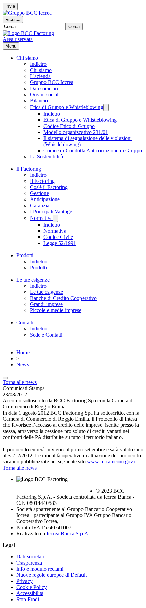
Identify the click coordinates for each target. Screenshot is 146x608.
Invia (10, 6)
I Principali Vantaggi (52, 211)
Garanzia (39, 205)
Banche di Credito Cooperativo (63, 298)
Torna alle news (20, 382)
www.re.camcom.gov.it (112, 461)
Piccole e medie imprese (55, 310)
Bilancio (39, 100)
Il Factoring (28, 169)
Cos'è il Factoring (49, 187)
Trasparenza (29, 563)
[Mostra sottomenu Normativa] (55, 218)
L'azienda (40, 76)
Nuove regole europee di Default (51, 575)
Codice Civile (58, 237)
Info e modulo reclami (39, 569)
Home (23, 352)
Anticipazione (45, 199)
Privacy (24, 581)
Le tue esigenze (33, 280)
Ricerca (12, 19)
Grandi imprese (46, 304)
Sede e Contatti (46, 335)
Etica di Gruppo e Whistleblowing (66, 107)
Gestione (39, 193)
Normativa (41, 218)
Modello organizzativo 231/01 (75, 132)
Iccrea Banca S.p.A (67, 533)
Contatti (24, 322)
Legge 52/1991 (59, 243)
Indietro (38, 64)
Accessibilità (29, 593)
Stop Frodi (27, 599)
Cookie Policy (31, 587)
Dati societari (44, 88)
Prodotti (24, 255)
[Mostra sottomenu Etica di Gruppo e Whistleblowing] (106, 107)
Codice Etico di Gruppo (69, 126)
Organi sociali (45, 94)
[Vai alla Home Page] (28, 33)
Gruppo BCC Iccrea (51, 82)
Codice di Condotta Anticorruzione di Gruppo (92, 150)
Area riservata (18, 39)
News (22, 364)
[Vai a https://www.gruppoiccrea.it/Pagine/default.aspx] (27, 13)
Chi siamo (27, 58)
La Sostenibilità (46, 156)
